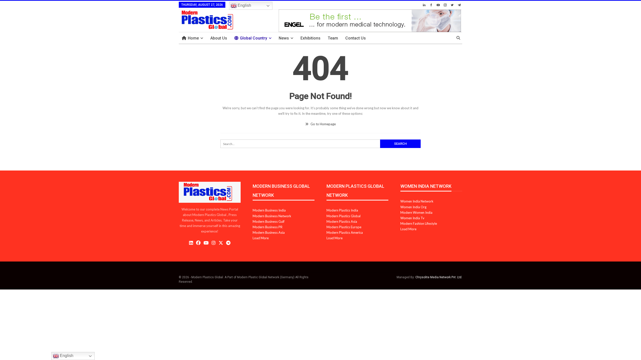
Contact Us (355, 38)
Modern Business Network (272, 216)
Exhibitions (310, 38)
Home (193, 38)
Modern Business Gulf (268, 222)
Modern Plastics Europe (344, 227)
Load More (261, 238)
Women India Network (416, 201)
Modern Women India (416, 212)
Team (333, 38)
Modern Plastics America (345, 232)
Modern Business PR (267, 227)
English (244, 5)
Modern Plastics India (342, 210)
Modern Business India (269, 210)
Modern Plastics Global (344, 216)
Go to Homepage (323, 124)
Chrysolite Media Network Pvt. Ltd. (438, 277)
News (284, 38)
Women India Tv (412, 218)
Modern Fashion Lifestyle (418, 224)
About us (218, 38)
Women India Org (413, 207)
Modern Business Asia (269, 232)
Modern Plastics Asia (342, 222)
